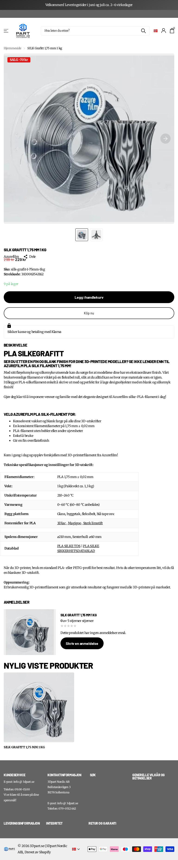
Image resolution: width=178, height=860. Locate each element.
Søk (143, 30)
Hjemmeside (12, 48)
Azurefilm (11, 257)
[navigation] (81, 234)
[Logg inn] (163, 30)
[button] (165, 138)
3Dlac (61, 523)
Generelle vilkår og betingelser (148, 776)
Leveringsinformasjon (22, 823)
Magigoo (74, 523)
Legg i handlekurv (89, 297)
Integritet (54, 823)
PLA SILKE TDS (68, 546)
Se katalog (6, 30)
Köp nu (89, 313)
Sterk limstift (93, 523)
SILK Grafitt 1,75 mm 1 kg (24, 747)
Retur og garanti (102, 823)
